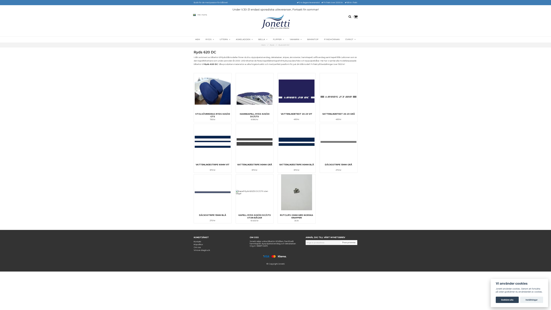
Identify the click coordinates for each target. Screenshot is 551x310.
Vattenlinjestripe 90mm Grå (254, 164)
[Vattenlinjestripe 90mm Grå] (254, 142)
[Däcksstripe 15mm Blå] (212, 192)
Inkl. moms (202, 15)
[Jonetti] (275, 21)
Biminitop (313, 39)
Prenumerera (348, 242)
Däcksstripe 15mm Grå (338, 164)
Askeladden (244, 39)
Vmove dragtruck (202, 250)
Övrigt (349, 39)
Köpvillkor (198, 244)
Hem (197, 39)
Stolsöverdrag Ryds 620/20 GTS (212, 115)
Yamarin (295, 39)
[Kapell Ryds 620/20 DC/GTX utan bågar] (254, 192)
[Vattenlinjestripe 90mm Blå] (296, 142)
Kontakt (197, 241)
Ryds (209, 39)
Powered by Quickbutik (275, 266)
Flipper (278, 39)
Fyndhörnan (332, 39)
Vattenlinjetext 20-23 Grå (338, 114)
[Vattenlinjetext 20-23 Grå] (338, 91)
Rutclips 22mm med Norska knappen (296, 216)
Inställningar (532, 300)
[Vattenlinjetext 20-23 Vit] (296, 91)
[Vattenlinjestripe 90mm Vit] (212, 142)
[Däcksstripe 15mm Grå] (338, 142)
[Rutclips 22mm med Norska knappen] (296, 192)
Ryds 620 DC (284, 45)
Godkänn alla (507, 300)
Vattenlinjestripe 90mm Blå (296, 164)
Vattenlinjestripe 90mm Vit (212, 164)
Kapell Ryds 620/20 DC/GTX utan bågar (254, 216)
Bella (262, 39)
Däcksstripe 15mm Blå (212, 215)
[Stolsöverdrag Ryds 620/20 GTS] (212, 91)
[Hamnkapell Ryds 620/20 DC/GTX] (254, 91)
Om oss (197, 247)
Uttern (224, 39)
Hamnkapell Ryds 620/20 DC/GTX (254, 115)
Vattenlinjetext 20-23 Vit (296, 114)
